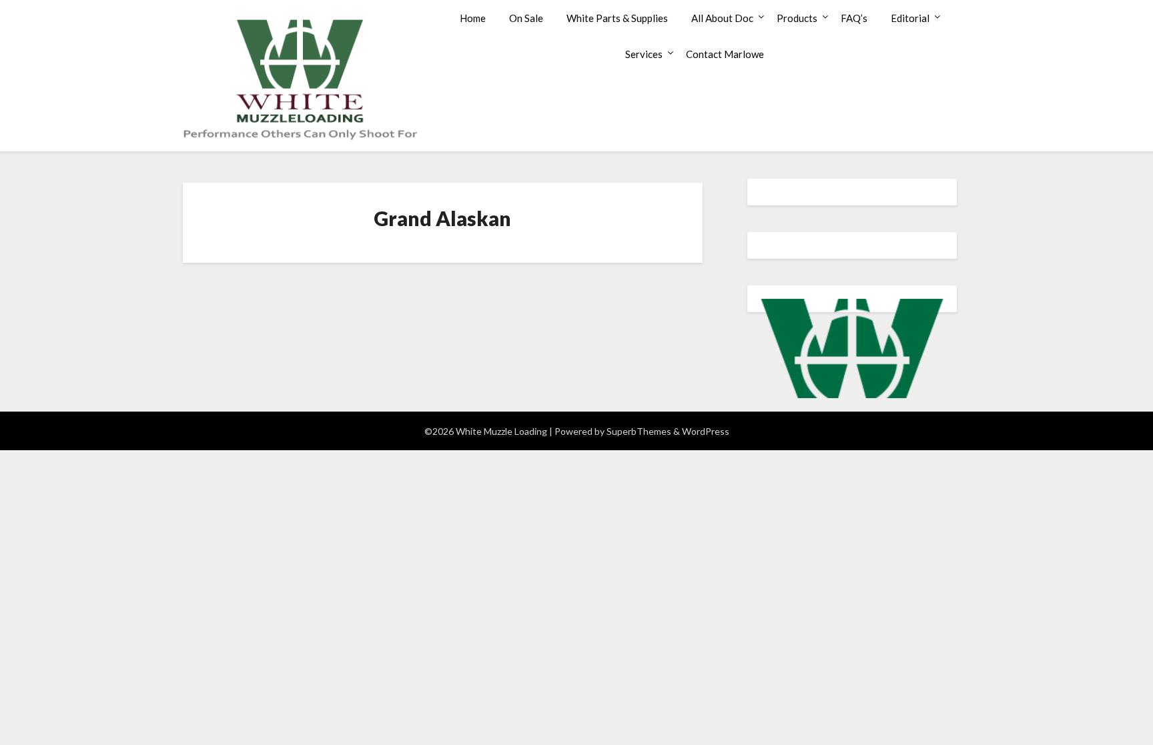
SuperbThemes (639, 431)
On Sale (526, 18)
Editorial (910, 18)
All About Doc (722, 18)
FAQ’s (854, 18)
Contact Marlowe (725, 54)
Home (473, 18)
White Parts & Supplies (617, 18)
